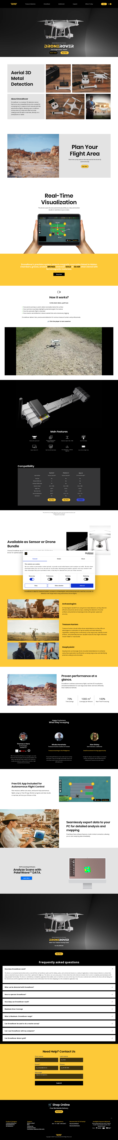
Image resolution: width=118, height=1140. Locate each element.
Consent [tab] (35, 558)
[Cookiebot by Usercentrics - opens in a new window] (86, 553)
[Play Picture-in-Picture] (108, 373)
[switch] (50, 579)
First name (39, 1056)
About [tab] (83, 558)
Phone (62, 1064)
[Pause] (7, 373)
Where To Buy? (31, 1123)
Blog (28, 1124)
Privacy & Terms (31, 1127)
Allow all (82, 585)
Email (37, 1064)
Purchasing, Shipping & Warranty (35, 1129)
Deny (36, 585)
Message (38, 1072)
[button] (110, 4)
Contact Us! (30, 1126)
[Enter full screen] (111, 373)
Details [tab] (59, 558)
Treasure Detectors (11, 1123)
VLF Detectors (9, 1126)
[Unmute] (9, 373)
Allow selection (59, 585)
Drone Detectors (10, 1124)
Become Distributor (75, 1125)
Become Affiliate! (74, 1123)
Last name (64, 1056)
